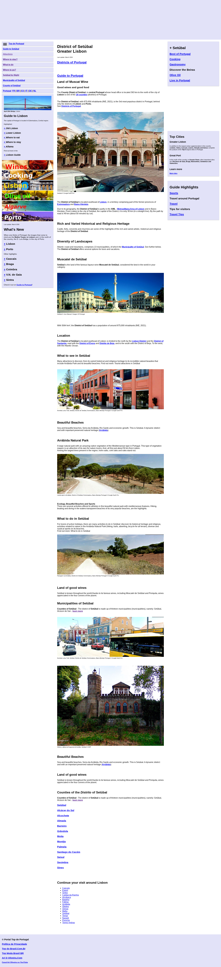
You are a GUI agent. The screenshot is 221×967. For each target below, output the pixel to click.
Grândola (62, 831)
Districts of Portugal (72, 62)
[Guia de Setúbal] (110, 745)
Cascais (66, 888)
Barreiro (62, 826)
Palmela (62, 846)
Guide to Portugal (24, 285)
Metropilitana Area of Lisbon (130, 209)
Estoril (65, 890)
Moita (60, 836)
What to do (8, 65)
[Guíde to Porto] (27, 220)
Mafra (64, 911)
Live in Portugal (180, 80)
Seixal (60, 857)
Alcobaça (66, 897)
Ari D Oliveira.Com (12, 958)
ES (22, 91)
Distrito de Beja (107, 343)
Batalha (65, 899)
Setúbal (65, 913)
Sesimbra (62, 862)
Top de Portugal (16, 44)
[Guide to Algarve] (27, 210)
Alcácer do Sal (65, 810)
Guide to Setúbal (11, 49)
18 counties (81, 95)
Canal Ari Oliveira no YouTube (15, 962)
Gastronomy (178, 64)
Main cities (173, 173)
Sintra (65, 893)
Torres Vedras (68, 923)
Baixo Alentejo (81, 204)
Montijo (61, 841)
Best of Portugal (180, 53)
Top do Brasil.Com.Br (13, 948)
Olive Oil (175, 74)
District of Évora (87, 343)
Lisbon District (139, 341)
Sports (174, 193)
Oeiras (65, 909)
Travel (174, 203)
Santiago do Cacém (68, 852)
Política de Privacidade (14, 944)
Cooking (175, 59)
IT (26, 91)
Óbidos (65, 906)
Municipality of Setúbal (14, 80)
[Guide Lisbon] (27, 189)
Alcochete (63, 815)
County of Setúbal (11, 85)
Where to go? (9, 70)
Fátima (65, 902)
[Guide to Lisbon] (27, 110)
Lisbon (103, 202)
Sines (60, 867)
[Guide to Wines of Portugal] (27, 169)
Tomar (65, 916)
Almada (61, 820)
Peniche (66, 920)
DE (30, 91)
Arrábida (103, 430)
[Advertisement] (78, 20)
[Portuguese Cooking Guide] (27, 179)
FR (13, 91)
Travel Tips (177, 214)
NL (34, 91)
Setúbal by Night (11, 75)
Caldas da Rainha (70, 895)
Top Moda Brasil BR (13, 953)
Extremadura (63, 204)
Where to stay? (10, 59)
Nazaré (65, 918)
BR (18, 91)
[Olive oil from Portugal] (27, 199)
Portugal (7, 91)
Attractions (8, 54)
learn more (78, 611)
